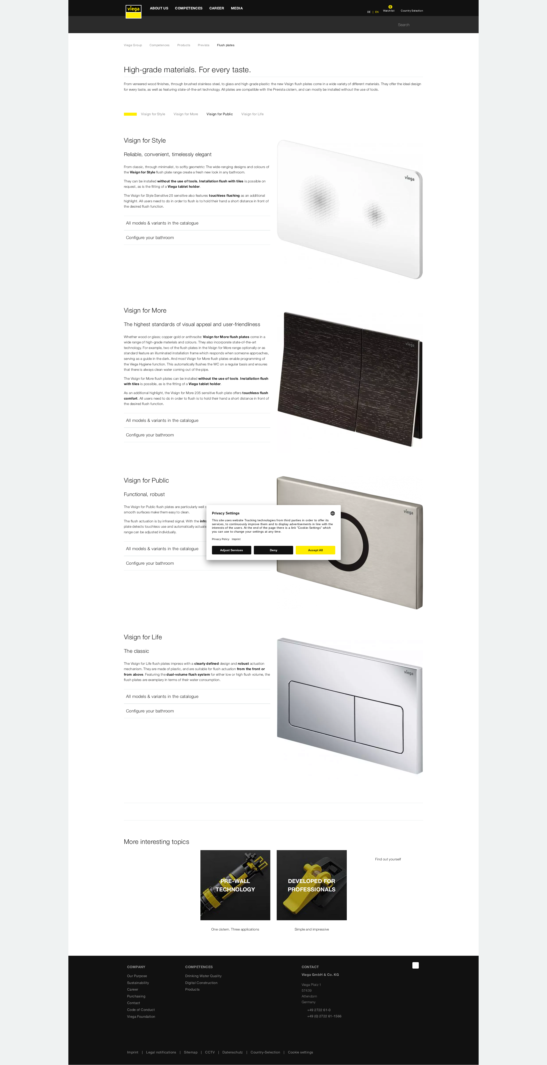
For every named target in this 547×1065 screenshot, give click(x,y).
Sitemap (190, 1052)
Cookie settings (300, 1052)
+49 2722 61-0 (319, 1010)
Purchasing (136, 996)
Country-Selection (265, 1052)
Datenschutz (232, 1052)
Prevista (203, 45)
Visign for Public (220, 114)
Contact (133, 1003)
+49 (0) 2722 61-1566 (324, 1016)
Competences (159, 45)
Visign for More (186, 114)
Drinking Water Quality (203, 976)
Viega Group (133, 45)
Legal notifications (161, 1052)
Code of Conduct (141, 1009)
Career (132, 989)
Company (136, 967)
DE (369, 11)
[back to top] (415, 965)
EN (376, 11)
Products (183, 45)
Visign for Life (252, 114)
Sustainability (138, 983)
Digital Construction (201, 983)
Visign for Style (153, 114)
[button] (197, 223)
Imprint (132, 1052)
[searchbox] (270, 24)
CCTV (210, 1052)
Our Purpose (137, 976)
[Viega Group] (133, 8)
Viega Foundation (141, 1016)
